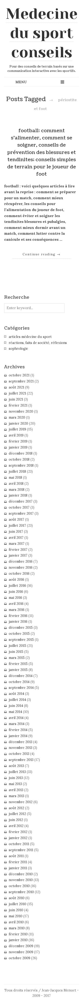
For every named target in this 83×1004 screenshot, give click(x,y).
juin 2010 (16, 910)
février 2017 (18, 550)
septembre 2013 (21, 760)
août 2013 (16, 766)
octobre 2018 (19, 459)
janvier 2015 (18, 670)
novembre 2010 (21, 880)
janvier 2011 (18, 868)
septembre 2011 (21, 850)
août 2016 (16, 579)
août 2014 (16, 694)
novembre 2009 (21, 952)
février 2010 (18, 934)
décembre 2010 (21, 874)
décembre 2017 (21, 501)
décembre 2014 (21, 676)
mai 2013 (15, 784)
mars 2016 (16, 610)
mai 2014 (15, 712)
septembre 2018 (21, 465)
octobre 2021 (19, 375)
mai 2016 (15, 598)
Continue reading (42, 254)
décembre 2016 (21, 561)
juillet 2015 (17, 646)
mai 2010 (15, 916)
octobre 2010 (19, 886)
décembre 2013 (20, 742)
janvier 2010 (18, 940)
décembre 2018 (21, 453)
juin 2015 (16, 652)
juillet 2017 (17, 525)
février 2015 (18, 664)
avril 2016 (16, 604)
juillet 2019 (17, 429)
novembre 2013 (20, 748)
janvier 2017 (18, 555)
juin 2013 (16, 778)
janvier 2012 (18, 838)
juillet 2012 (17, 814)
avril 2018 (16, 483)
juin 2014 (16, 706)
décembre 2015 (21, 627)
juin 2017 (16, 531)
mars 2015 (17, 658)
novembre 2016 (21, 567)
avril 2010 (16, 922)
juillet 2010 (17, 904)
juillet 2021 (17, 393)
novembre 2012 (21, 802)
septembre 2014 (21, 688)
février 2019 (18, 441)
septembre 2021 (21, 381)
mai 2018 (15, 477)
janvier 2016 (18, 621)
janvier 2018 (18, 495)
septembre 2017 (21, 513)
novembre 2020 (21, 411)
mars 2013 (16, 796)
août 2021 (16, 387)
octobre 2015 (19, 634)
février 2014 (18, 730)
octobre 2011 (19, 844)
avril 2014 (16, 718)
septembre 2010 (21, 892)
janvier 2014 (18, 736)
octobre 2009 (19, 958)
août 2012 (16, 808)
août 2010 (16, 898)
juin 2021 (16, 399)
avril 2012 (16, 826)
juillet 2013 (17, 772)
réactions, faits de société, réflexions (38, 343)
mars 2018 (16, 490)
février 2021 (18, 405)
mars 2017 (16, 544)
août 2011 (16, 856)
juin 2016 (16, 592)
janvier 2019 (18, 447)
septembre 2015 (21, 640)
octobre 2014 (19, 682)
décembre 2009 (21, 946)
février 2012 (18, 832)
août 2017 (16, 519)
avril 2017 (16, 538)
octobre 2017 (19, 507)
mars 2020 (17, 417)
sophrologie (18, 348)
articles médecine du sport (30, 337)
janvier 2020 (18, 423)
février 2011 (18, 862)
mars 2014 (16, 724)
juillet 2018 (17, 471)
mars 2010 (17, 928)
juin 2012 (16, 820)
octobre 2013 (19, 754)
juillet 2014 (17, 700)
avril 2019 (16, 435)
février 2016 (18, 616)
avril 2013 (16, 790)
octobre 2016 (19, 573)
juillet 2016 (17, 586)
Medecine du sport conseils (41, 33)
